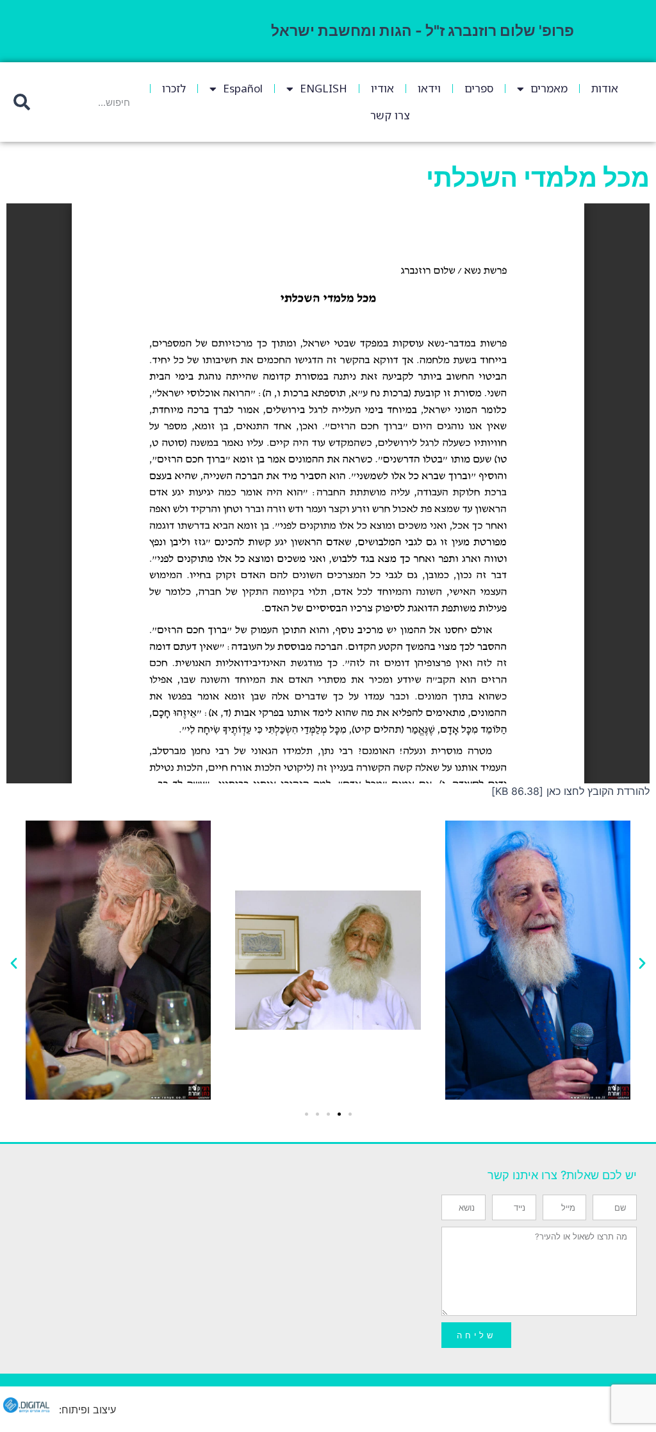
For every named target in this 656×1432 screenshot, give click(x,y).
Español (243, 88)
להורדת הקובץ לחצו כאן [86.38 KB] (570, 791)
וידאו (429, 88)
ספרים (478, 88)
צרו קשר (389, 115)
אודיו (382, 88)
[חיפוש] (21, 102)
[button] (13, 962)
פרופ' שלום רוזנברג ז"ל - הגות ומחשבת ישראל (422, 31)
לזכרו (174, 88)
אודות (604, 88)
